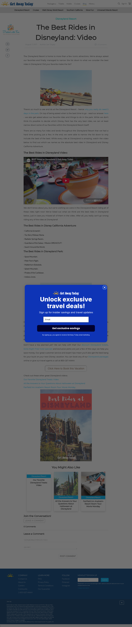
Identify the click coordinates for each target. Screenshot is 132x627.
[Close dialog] (104, 287)
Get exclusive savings (66, 328)
